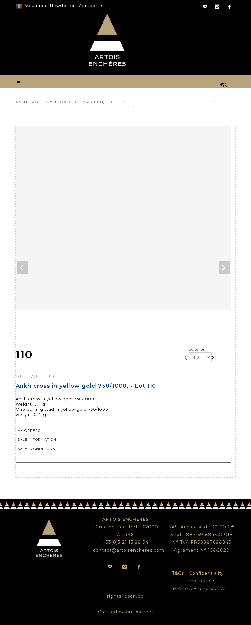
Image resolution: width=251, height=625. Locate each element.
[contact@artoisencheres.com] (205, 6)
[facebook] (229, 6)
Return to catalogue (41, 457)
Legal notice (199, 581)
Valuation (35, 5)
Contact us (91, 5)
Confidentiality (206, 573)
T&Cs (178, 573)
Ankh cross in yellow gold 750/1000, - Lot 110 (184, 107)
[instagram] (217, 6)
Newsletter (62, 5)
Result (224, 101)
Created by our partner (125, 612)
